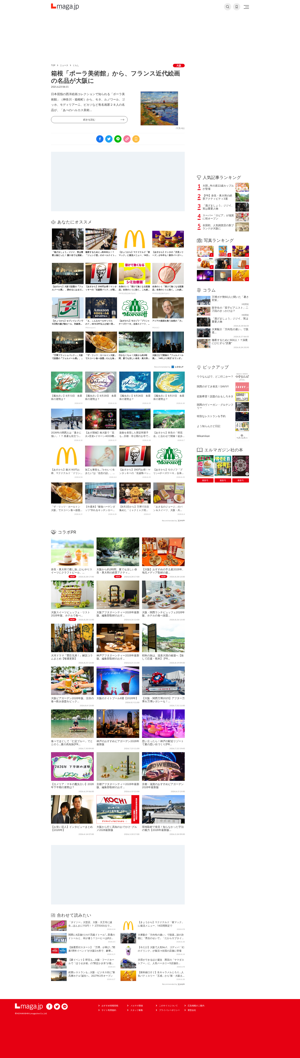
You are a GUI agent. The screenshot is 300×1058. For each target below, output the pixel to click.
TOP (53, 65)
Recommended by (162, 367)
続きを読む (89, 119)
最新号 (205, 480)
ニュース (64, 65)
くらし (76, 65)
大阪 (178, 65)
